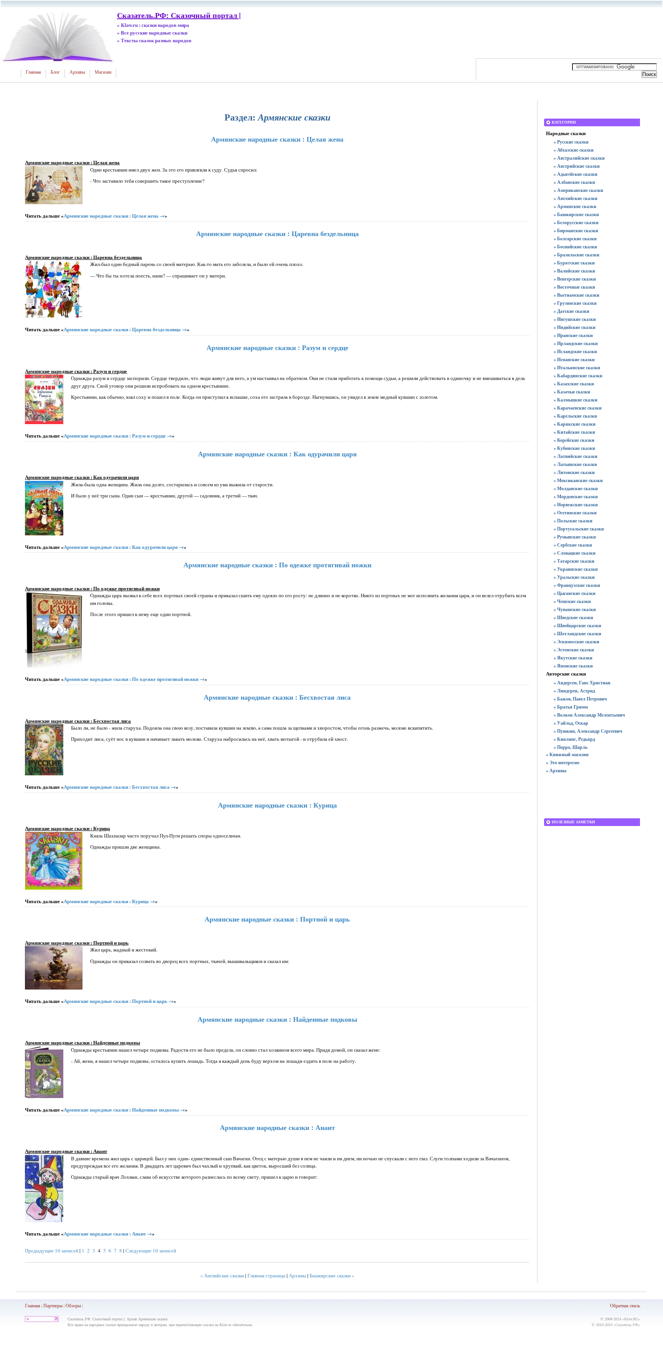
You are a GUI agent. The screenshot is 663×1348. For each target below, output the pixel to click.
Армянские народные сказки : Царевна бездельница (277, 233)
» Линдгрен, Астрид (574, 690)
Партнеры (53, 1305)
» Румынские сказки (575, 537)
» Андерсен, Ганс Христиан (582, 682)
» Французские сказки (577, 585)
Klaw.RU (631, 1319)
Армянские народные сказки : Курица (277, 805)
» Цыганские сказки (574, 593)
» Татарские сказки (574, 561)
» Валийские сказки (574, 271)
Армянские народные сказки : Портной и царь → (118, 1000)
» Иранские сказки (573, 335)
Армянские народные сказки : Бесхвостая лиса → (120, 786)
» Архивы (556, 770)
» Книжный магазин (567, 754)
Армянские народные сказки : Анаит (277, 1127)
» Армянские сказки (575, 206)
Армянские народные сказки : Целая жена (277, 139)
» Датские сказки (571, 311)
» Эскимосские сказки (576, 641)
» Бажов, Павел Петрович (580, 698)
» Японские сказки (573, 665)
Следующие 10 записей (150, 1250)
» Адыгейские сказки (575, 174)
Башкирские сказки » (332, 1275)
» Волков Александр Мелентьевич (589, 715)
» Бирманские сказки (576, 230)
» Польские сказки (573, 520)
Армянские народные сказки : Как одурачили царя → (124, 546)
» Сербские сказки (573, 545)
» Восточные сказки (574, 287)
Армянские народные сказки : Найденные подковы (277, 1019)
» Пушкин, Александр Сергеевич (588, 731)
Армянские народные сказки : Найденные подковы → (124, 1109)
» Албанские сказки (574, 182)
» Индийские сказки (574, 327)
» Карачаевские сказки (578, 408)
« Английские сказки (222, 1275)
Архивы (77, 72)
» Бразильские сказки (576, 254)
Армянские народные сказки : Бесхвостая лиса (277, 697)
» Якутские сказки (573, 657)
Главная (33, 72)
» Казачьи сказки (572, 391)
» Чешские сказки (572, 601)
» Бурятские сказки (574, 262)
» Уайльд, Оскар (571, 723)
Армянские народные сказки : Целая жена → (114, 215)
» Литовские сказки (574, 472)
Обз (69, 1305)
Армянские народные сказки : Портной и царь (277, 919)
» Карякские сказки (574, 424)
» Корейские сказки (574, 440)
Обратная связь (625, 1305)
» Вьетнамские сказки (576, 295)
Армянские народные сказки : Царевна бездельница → (125, 329)
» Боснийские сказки (575, 246)
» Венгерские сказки (575, 279)
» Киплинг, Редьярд (574, 739)
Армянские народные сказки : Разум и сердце (277, 347)
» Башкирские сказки (576, 214)
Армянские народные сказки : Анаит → (108, 1233)
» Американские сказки (578, 190)
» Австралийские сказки (579, 158)
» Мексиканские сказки (578, 480)
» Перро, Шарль (570, 747)
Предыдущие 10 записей (51, 1250)
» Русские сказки (571, 142)
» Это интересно (562, 762)
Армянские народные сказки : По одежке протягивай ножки (277, 565)
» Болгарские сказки (575, 238)
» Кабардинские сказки (578, 375)
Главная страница (266, 1275)
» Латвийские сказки (575, 456)
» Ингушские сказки (575, 319)
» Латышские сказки (575, 464)
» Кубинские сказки (574, 448)
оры (77, 1305)
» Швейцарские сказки (577, 625)
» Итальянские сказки (577, 367)
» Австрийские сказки (577, 166)
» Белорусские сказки (576, 222)
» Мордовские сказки (576, 496)
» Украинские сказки (576, 569)
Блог (55, 72)
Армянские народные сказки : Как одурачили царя (277, 454)
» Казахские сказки (574, 383)
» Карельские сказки (575, 416)
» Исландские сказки (575, 351)
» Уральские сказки (574, 577)
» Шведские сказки (573, 617)
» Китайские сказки (574, 432)
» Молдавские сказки (576, 488)
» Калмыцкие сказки (575, 399)
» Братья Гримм (571, 707)
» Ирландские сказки (576, 343)
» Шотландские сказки (577, 633)
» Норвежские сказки (576, 504)
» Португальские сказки (579, 528)
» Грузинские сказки (575, 303)
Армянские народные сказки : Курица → (109, 901)
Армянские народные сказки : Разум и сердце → (118, 435)
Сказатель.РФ (626, 1324)
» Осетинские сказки (575, 512)
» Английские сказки (575, 198)
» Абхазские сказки (574, 150)
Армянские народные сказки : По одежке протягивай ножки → (134, 678)
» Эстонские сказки (574, 649)
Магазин (103, 72)
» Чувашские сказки (575, 609)
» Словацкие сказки (574, 553)
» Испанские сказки (574, 359)
